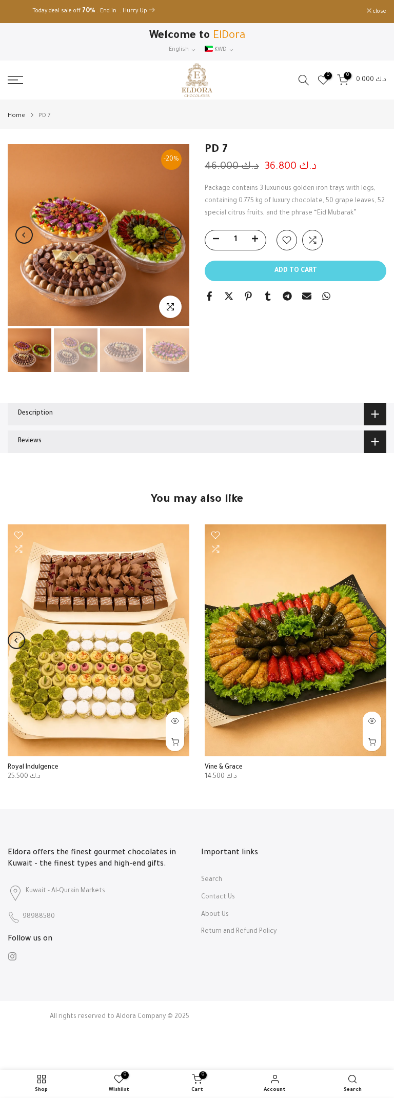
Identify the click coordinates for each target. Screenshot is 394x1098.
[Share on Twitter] (228, 296)
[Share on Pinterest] (248, 296)
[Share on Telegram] (287, 296)
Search (211, 880)
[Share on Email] (306, 296)
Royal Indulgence (33, 767)
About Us (215, 914)
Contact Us (218, 897)
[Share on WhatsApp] (326, 296)
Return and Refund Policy (239, 931)
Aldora (126, 1017)
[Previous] (24, 235)
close (19, 12)
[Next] (173, 235)
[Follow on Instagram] (12, 956)
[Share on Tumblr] (267, 296)
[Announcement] (197, 12)
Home (16, 116)
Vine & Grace (224, 767)
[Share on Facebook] (209, 296)
